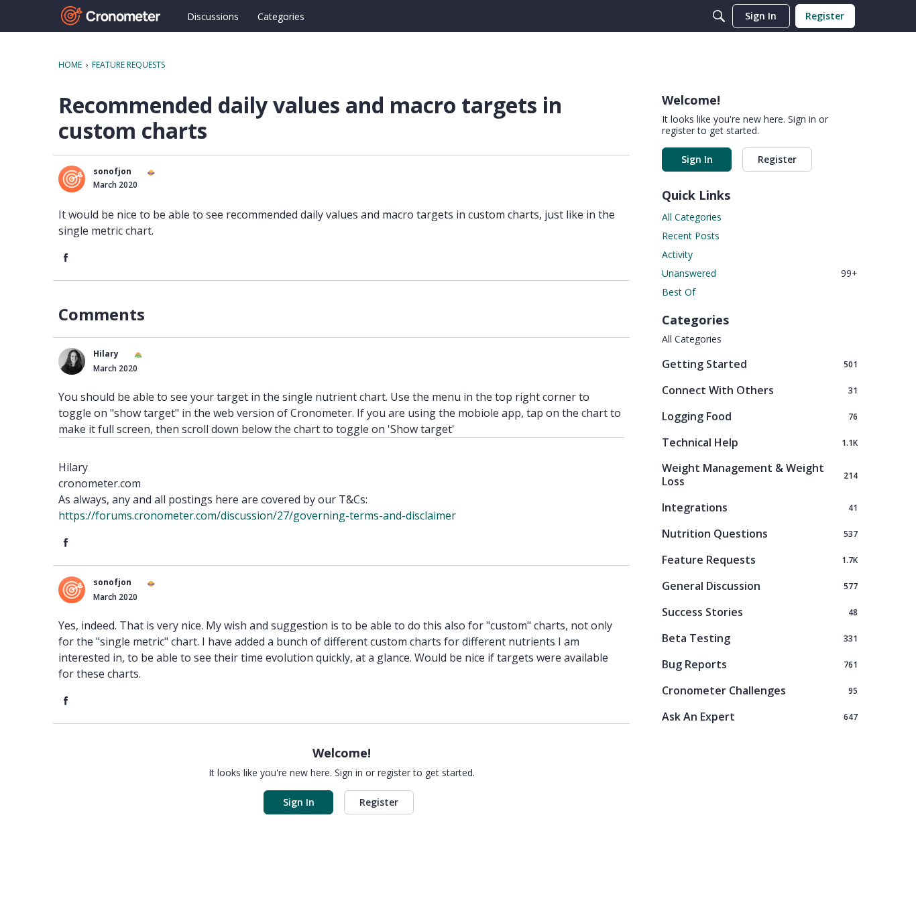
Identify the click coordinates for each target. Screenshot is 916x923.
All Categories (692, 216)
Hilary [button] (106, 353)
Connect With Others (760, 390)
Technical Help (760, 442)
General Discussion (760, 585)
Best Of (678, 292)
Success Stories (760, 612)
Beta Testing (760, 638)
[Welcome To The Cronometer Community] (111, 16)
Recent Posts (691, 235)
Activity (677, 254)
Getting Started (760, 364)
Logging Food (760, 416)
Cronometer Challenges (760, 690)
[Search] (719, 16)
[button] (71, 179)
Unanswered (760, 273)
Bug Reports (760, 664)
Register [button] (378, 802)
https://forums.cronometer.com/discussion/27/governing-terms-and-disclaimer (257, 515)
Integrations (760, 507)
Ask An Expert (760, 716)
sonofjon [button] (112, 171)
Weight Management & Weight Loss (760, 474)
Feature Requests (760, 559)
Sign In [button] (298, 802)
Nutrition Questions (760, 533)
